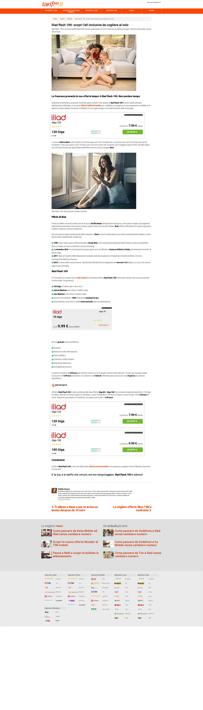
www (63, 499)
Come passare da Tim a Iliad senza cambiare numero (138, 554)
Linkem (57, 616)
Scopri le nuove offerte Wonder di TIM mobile (75, 543)
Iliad (103, 579)
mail (59, 499)
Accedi (150, 2)
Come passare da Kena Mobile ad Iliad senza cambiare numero (75, 532)
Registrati (158, 2)
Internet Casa (51, 10)
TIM (103, 592)
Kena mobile (106, 583)
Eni (126, 583)
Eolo (56, 612)
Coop (127, 592)
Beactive (58, 592)
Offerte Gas (111, 10)
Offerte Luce (91, 10)
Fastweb (58, 579)
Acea (126, 596)
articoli (68, 499)
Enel (126, 587)
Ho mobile (105, 587)
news (59, 526)
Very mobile (105, 609)
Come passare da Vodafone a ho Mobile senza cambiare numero (136, 543)
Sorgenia (128, 579)
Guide (151, 10)
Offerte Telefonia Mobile (71, 11)
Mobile (69, 19)
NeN (126, 618)
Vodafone (58, 596)
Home (55, 19)
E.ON (126, 605)
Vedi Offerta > (104, 325)
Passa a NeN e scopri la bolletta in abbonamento (76, 554)
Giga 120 (56, 122)
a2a (126, 609)
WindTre (58, 587)
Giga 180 (56, 440)
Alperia (127, 600)
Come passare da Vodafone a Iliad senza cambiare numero (137, 532)
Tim (56, 583)
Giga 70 (102, 311)
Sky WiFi (81, 600)
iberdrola (128, 613)
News (131, 10)
